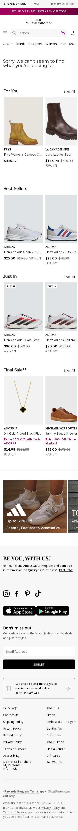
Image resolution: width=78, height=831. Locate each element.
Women (51, 44)
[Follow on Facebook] (17, 596)
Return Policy (12, 728)
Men (63, 44)
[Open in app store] (19, 614)
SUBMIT (39, 664)
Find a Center (56, 749)
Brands (20, 44)
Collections (54, 735)
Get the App (55, 728)
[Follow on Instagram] (6, 596)
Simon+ (52, 715)
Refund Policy (12, 735)
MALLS (38, 4)
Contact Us (10, 715)
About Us (53, 708)
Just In (8, 44)
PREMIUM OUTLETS (62, 4)
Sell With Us (55, 762)
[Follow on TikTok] (38, 596)
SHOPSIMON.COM (15, 4)
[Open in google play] (52, 614)
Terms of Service (14, 749)
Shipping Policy (13, 722)
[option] (24, 137)
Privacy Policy (12, 742)
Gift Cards (53, 755)
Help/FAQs (10, 708)
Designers (35, 44)
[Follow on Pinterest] (27, 596)
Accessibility (11, 755)
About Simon (55, 742)
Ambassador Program (61, 722)
